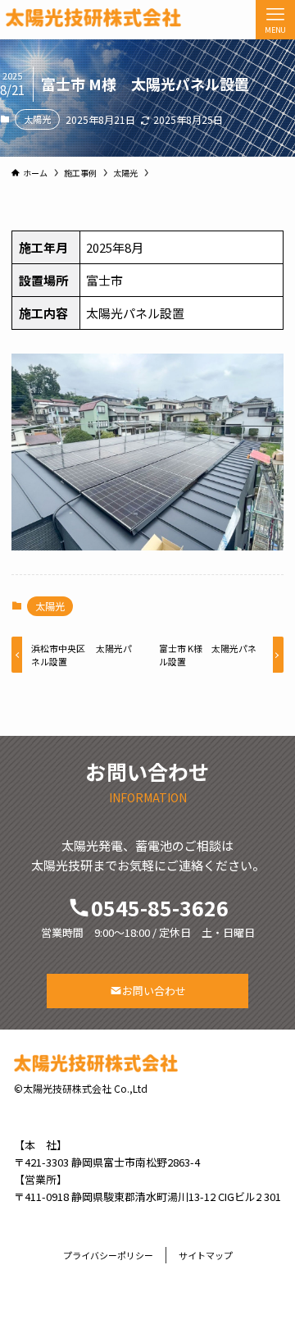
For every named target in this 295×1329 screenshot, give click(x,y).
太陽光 (37, 119)
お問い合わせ (154, 990)
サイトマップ (206, 1255)
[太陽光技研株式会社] (93, 17)
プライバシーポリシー (108, 1255)
